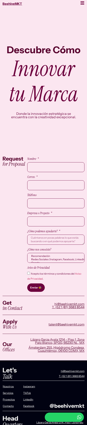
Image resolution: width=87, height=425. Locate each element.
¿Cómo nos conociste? (39, 249)
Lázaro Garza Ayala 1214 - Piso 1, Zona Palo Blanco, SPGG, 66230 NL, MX (57, 341)
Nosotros (8, 386)
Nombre (32, 159)
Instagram (29, 386)
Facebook (28, 406)
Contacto (8, 406)
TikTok (27, 392)
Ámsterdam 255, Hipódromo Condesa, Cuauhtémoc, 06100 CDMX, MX (56, 349)
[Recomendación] (55, 256)
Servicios (8, 392)
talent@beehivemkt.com (66, 324)
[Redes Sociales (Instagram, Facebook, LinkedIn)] (55, 259)
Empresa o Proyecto (38, 213)
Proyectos (9, 399)
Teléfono (32, 195)
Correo (31, 177)
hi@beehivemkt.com (69, 304)
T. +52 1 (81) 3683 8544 (68, 307)
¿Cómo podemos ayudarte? (42, 231)
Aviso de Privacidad (38, 268)
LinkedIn (28, 399)
